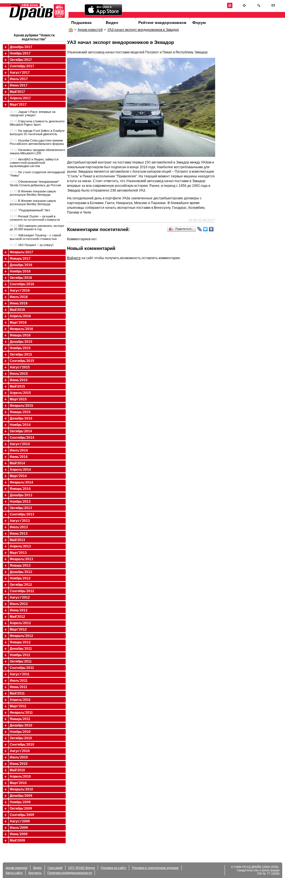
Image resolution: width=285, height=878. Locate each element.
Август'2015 (20, 367)
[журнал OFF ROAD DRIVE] (36, 19)
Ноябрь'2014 (20, 425)
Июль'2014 (19, 450)
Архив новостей (90, 30)
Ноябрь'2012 (20, 578)
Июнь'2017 (19, 85)
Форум (199, 22)
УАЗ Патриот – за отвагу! (31, 245)
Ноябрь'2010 (20, 732)
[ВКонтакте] (211, 229)
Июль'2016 (19, 297)
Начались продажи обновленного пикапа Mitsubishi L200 (37, 151)
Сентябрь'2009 (22, 815)
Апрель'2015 (20, 393)
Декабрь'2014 (21, 418)
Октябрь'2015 (21, 354)
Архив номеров (16, 867)
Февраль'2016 (21, 329)
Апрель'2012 (20, 623)
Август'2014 (20, 444)
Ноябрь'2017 (20, 53)
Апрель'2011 (20, 700)
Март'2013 (18, 553)
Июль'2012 (19, 604)
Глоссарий (55, 867)
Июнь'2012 (19, 610)
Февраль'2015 (21, 406)
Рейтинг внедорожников (162, 22)
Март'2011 (18, 706)
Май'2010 (17, 770)
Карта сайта (14, 872)
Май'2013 (17, 540)
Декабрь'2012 (21, 572)
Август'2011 (20, 674)
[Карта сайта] (244, 7)
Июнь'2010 (19, 764)
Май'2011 (17, 693)
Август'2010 (20, 751)
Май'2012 (17, 617)
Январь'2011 (20, 719)
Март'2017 (18, 104)
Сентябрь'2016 (22, 284)
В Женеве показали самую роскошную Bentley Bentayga (33, 193)
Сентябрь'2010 (22, 744)
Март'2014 (18, 476)
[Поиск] (258, 7)
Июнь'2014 (19, 457)
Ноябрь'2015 (20, 348)
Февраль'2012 (21, 636)
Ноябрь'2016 (20, 271)
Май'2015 (17, 386)
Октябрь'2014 (21, 431)
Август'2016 (20, 290)
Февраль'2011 (21, 713)
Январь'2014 (20, 489)
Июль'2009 (19, 828)
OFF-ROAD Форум (81, 867)
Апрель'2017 (20, 98)
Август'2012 (20, 597)
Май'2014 (17, 463)
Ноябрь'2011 (20, 655)
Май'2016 (17, 310)
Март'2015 (18, 399)
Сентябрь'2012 (22, 591)
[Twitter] (205, 229)
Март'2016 (18, 322)
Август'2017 (20, 73)
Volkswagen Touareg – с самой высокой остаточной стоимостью (35, 237)
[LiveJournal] (200, 229)
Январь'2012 (20, 642)
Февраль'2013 (21, 559)
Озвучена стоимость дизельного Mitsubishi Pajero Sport (37, 123)
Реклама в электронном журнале (155, 867)
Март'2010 (18, 783)
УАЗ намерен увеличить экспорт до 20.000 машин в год (37, 227)
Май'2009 (17, 840)
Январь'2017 (20, 259)
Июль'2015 (19, 374)
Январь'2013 (20, 565)
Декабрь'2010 (21, 725)
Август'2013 (20, 521)
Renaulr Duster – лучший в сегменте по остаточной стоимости (35, 218)
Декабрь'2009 (21, 796)
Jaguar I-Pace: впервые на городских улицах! (32, 113)
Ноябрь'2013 (20, 502)
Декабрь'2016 (21, 265)
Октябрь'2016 (21, 278)
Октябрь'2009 (21, 808)
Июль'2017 (19, 79)
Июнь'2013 (19, 533)
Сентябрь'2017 (22, 66)
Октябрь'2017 (21, 60)
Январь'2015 (20, 412)
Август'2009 (20, 821)
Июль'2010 (19, 757)
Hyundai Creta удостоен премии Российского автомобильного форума (37, 142)
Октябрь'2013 (21, 508)
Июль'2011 (19, 681)
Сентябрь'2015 (22, 361)
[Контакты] (273, 7)
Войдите (74, 258)
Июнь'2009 (19, 834)
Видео (112, 22)
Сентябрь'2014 (22, 438)
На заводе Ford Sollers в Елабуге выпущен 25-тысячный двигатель (37, 132)
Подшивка (81, 22)
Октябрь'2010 (21, 738)
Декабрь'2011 (21, 649)
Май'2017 (17, 92)
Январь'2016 (20, 335)
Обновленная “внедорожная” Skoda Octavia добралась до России (35, 183)
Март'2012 (18, 629)
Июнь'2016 (19, 303)
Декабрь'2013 (21, 495)
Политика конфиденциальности (69, 872)
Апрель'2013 (20, 546)
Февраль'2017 (21, 252)
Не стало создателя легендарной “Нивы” (37, 173)
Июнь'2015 (19, 380)
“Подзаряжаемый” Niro (30, 210)
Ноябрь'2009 (20, 802)
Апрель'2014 (20, 470)
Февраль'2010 (21, 789)
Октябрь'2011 (21, 661)
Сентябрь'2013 (22, 514)
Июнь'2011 (18, 687)
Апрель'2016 (20, 316)
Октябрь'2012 (21, 585)
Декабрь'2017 (21, 47)
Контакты (34, 872)
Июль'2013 (19, 527)
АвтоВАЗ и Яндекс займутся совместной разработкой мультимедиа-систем (34, 163)
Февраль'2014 (21, 482)
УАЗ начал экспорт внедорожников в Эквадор (143, 30)
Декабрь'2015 (21, 342)
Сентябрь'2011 (22, 668)
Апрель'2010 (20, 776)
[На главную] (229, 7)
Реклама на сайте (113, 867)
